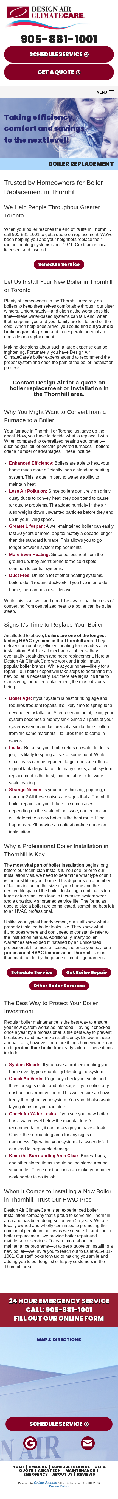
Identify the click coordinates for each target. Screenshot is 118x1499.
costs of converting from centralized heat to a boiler (59, 603)
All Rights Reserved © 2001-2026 (79, 1482)
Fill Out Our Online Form (59, 1318)
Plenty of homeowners (25, 301)
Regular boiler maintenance (31, 1022)
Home (18, 1467)
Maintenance (80, 1470)
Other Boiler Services (59, 986)
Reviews (86, 1474)
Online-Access (45, 1483)
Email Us (38, 1467)
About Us (62, 1474)
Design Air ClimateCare (27, 1210)
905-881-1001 (59, 39)
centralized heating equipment (71, 441)
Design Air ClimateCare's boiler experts (47, 355)
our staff (76, 922)
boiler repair (76, 1236)
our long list (43, 1261)
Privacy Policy (59, 1485)
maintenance (16, 1241)
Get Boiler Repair (86, 972)
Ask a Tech (49, 1470)
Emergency (35, 1474)
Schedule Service (59, 264)
